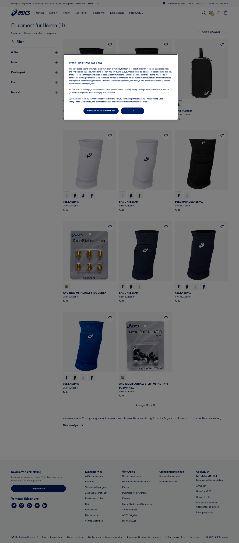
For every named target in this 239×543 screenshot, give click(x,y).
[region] (121, 87)
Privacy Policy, (152, 98)
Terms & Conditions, (83, 101)
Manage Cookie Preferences (101, 111)
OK (132, 111)
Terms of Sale (101, 101)
